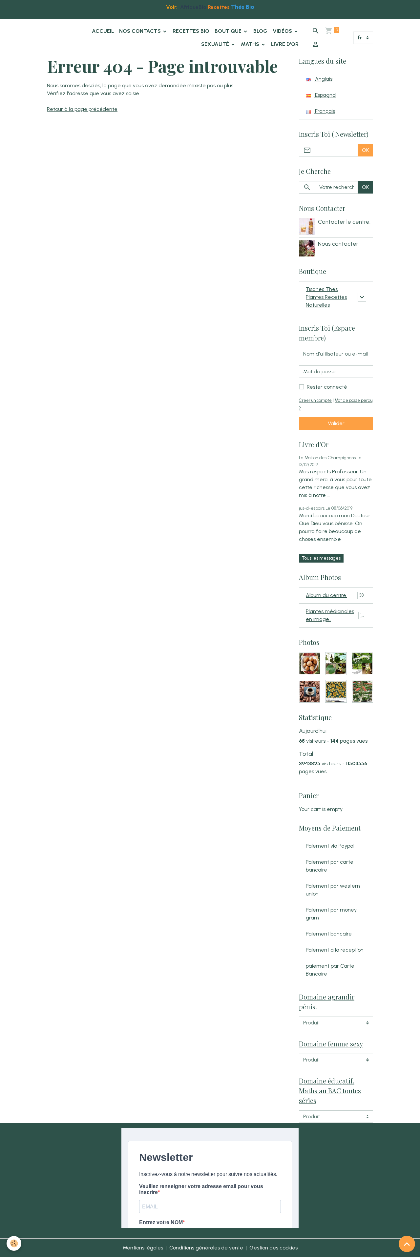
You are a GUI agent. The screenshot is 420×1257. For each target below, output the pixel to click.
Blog (260, 31)
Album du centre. (335, 595)
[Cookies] (14, 1243)
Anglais (323, 79)
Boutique (229, 31)
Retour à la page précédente (82, 109)
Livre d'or (285, 44)
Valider (336, 423)
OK (365, 150)
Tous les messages (321, 558)
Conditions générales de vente (206, 1248)
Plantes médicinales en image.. (336, 615)
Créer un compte (315, 400)
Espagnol (325, 95)
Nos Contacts (140, 31)
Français (324, 111)
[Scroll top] (407, 1244)
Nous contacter (338, 243)
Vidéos (283, 31)
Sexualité (215, 44)
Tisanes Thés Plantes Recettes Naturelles (326, 297)
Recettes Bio (191, 31)
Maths (251, 44)
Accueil (103, 31)
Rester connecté (327, 387)
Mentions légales (143, 1248)
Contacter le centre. (344, 221)
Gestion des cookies (273, 1248)
